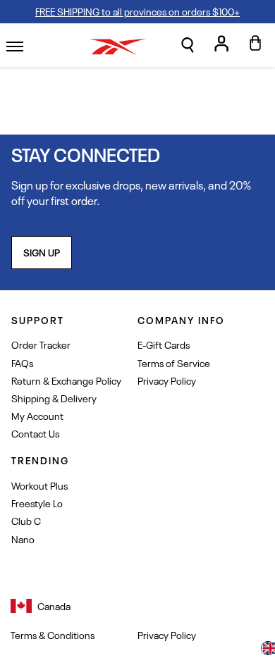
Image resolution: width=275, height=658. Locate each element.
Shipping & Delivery (54, 397)
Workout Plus (39, 485)
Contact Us (35, 433)
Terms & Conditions (52, 634)
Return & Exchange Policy (66, 380)
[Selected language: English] (268, 649)
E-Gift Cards (164, 344)
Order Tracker (41, 344)
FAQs (22, 362)
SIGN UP (41, 252)
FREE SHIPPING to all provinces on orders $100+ (137, 11)
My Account (37, 415)
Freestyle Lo (37, 502)
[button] (187, 45)
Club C (26, 520)
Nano (23, 538)
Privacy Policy (167, 380)
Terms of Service (174, 362)
